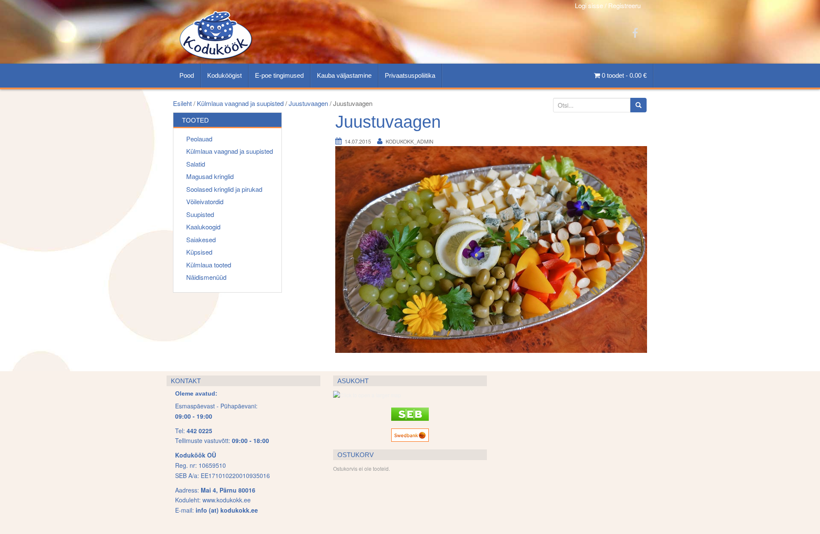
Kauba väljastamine (344, 75)
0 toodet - (623, 75)
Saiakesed (201, 239)
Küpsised (199, 251)
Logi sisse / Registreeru (608, 5)
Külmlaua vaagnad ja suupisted (240, 103)
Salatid (195, 163)
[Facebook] (635, 32)
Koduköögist (224, 75)
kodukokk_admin (409, 141)
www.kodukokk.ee (226, 500)
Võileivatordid (204, 201)
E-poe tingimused (279, 75)
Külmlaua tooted (208, 264)
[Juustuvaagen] (491, 249)
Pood (186, 75)
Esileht (182, 103)
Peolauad (199, 138)
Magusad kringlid (210, 176)
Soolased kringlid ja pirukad (224, 189)
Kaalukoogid (203, 226)
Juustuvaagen (308, 103)
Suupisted (200, 214)
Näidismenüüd (206, 277)
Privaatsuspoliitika (410, 75)
